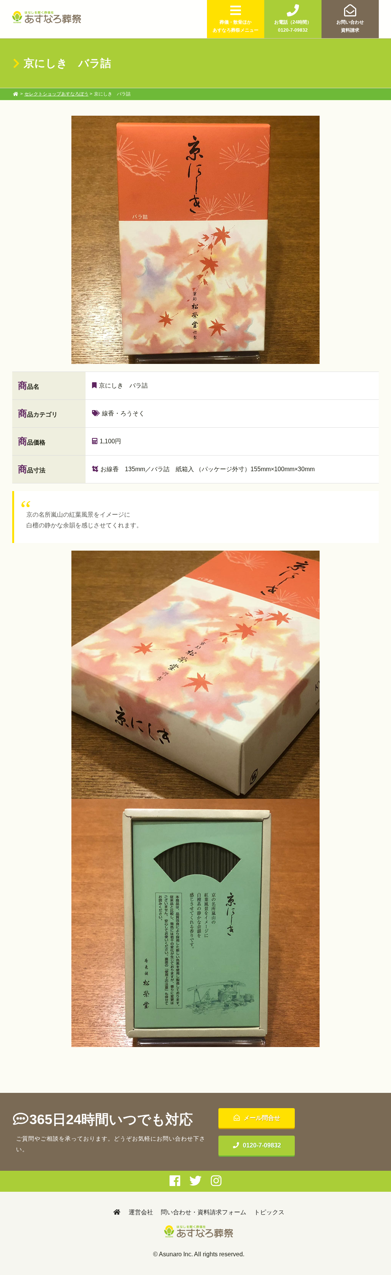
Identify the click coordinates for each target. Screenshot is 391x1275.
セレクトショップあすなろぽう (56, 94)
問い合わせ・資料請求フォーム (203, 1212)
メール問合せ (262, 1118)
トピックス (269, 1212)
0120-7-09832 (262, 1145)
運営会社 (141, 1212)
